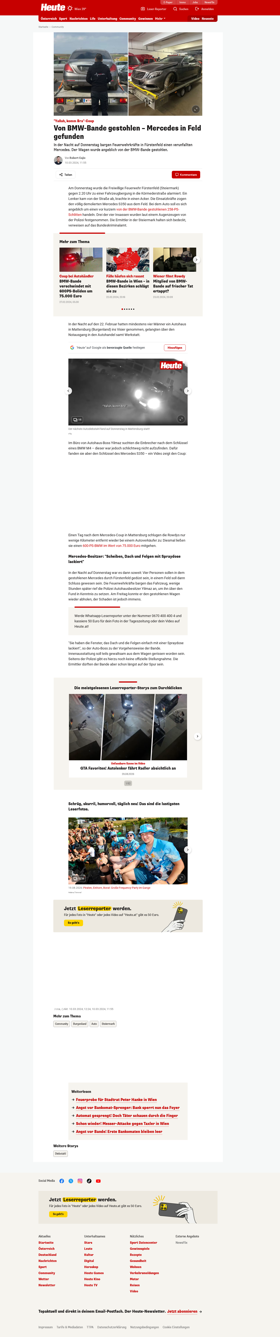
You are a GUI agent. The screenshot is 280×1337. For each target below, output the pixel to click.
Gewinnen (145, 19)
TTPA (90, 1327)
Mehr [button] (159, 19)
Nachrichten (47, 1261)
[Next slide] (196, 259)
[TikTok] (89, 1181)
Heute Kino (92, 1279)
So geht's (73, 923)
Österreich (49, 19)
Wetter (43, 1279)
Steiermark (108, 1024)
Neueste (208, 19)
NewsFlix (181, 1243)
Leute (88, 1249)
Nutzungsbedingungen (144, 1327)
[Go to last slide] (68, 390)
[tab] (122, 309)
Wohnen (135, 1267)
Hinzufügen (175, 348)
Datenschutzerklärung (111, 1327)
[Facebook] (61, 1181)
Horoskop (91, 1267)
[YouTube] (98, 1181)
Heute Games (94, 1273)
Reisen (135, 1285)
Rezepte (136, 1255)
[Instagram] (80, 1181)
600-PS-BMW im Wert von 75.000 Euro (111, 546)
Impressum (45, 1327)
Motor (134, 1279)
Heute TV (91, 1285)
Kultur (89, 1255)
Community (127, 19)
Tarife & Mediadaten (70, 1327)
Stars (88, 1243)
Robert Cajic (78, 158)
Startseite (43, 27)
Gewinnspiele (140, 1249)
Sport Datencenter (143, 1243)
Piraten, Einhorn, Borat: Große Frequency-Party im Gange (116, 887)
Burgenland (79, 1024)
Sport (63, 19)
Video (195, 19)
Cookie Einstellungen (176, 1327)
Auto (94, 1024)
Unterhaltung (107, 19)
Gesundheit (138, 1261)
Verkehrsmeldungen (144, 1273)
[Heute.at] (53, 7)
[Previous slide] (59, 259)
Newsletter (46, 1285)
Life (92, 19)
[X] (71, 1181)
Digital (89, 1261)
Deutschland (47, 1255)
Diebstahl (60, 1154)
